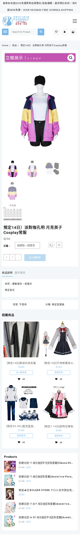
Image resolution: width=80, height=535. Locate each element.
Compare (59, 245)
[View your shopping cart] (73, 32)
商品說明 (7, 272)
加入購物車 (35, 257)
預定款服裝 (58, 304)
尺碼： (7, 246)
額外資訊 (20, 272)
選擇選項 (59, 372)
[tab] (8, 272)
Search (41, 32)
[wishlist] (19, 379)
